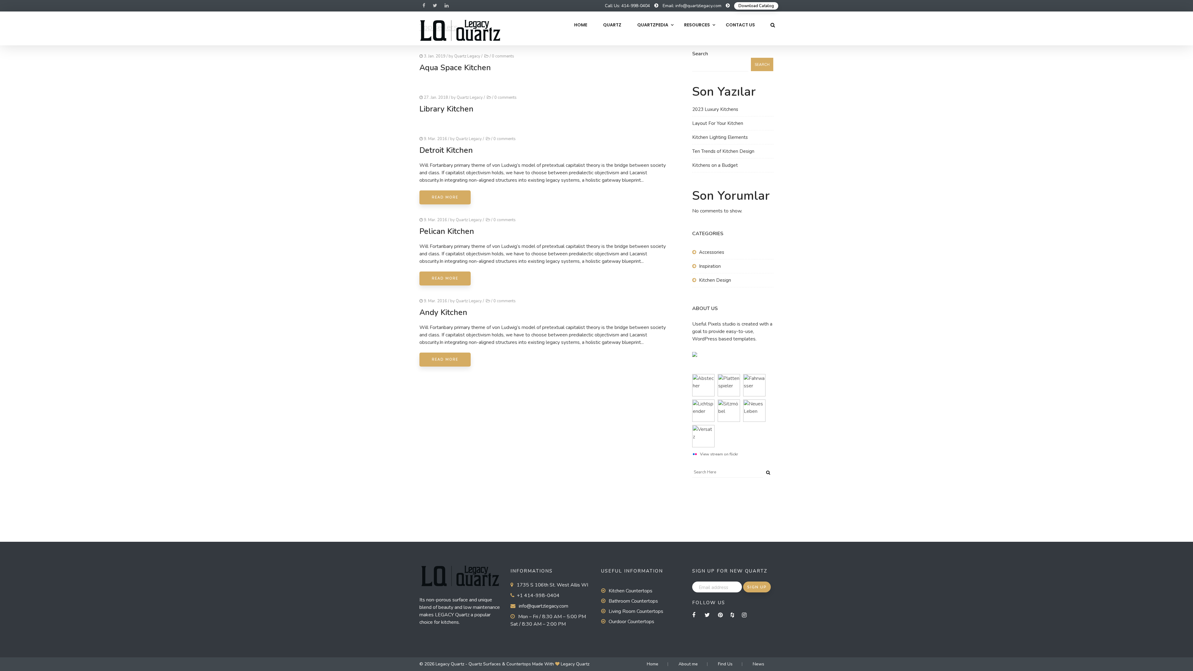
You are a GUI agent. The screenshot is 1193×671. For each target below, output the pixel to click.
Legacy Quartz (575, 664)
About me (688, 664)
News (758, 664)
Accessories (711, 252)
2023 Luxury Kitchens (715, 109)
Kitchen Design (715, 280)
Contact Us (740, 25)
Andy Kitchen (443, 312)
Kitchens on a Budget (715, 165)
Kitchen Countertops (630, 590)
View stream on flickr (719, 454)
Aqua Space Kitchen (455, 67)
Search (700, 53)
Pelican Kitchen (446, 231)
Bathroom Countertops (633, 601)
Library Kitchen (446, 109)
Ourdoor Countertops (631, 621)
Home (580, 25)
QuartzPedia (652, 25)
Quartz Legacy (467, 56)
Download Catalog (756, 6)
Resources (697, 25)
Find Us (725, 664)
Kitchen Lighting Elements (720, 137)
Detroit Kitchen (446, 150)
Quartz (612, 25)
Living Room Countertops (636, 611)
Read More (445, 197)
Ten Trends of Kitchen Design (723, 151)
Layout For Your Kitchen (717, 123)
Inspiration (710, 266)
